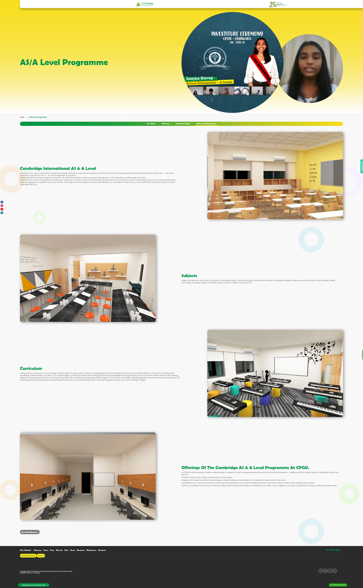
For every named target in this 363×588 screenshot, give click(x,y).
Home (22, 117)
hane (45, 550)
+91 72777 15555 (332, 550)
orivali (59, 550)
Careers (41, 556)
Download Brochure (29, 532)
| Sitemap (37, 572)
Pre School (151, 123)
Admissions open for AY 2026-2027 (33, 585)
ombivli (102, 550)
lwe (66, 550)
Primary (165, 123)
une (52, 550)
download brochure (28, 556)
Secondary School (183, 123)
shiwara (37, 550)
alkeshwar (92, 550)
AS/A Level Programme (206, 123)
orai (72, 550)
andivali (81, 550)
